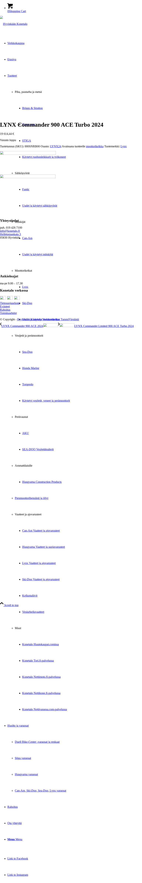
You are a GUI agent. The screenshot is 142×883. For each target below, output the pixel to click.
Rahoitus (5, 309)
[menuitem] (74, 393)
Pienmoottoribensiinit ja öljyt (31, 498)
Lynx (124, 146)
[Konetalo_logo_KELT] (13, 23)
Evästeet (5, 306)
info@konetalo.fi (10, 230)
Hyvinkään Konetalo (29, 319)
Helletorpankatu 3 (10, 234)
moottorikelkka (95, 146)
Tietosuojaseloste (10, 303)
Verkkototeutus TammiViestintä (60, 319)
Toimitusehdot (8, 313)
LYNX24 (55, 146)
